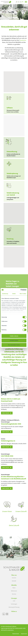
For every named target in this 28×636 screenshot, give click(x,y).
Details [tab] (14, 293)
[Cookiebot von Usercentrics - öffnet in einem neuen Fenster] (20, 290)
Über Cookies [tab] (23, 293)
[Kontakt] (20, 2)
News (14, 588)
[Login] (18, 2)
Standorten (23, 40)
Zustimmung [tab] (5, 293)
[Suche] (16, 2)
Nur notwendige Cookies (14, 344)
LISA (14, 601)
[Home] (6, 2)
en (22, 2)
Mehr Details (5, 413)
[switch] (24, 321)
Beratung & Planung (14, 607)
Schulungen (14, 604)
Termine (14, 594)
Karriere (14, 578)
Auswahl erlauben (14, 340)
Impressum (24, 634)
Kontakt (14, 581)
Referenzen (14, 591)
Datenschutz (15, 634)
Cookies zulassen (14, 336)
